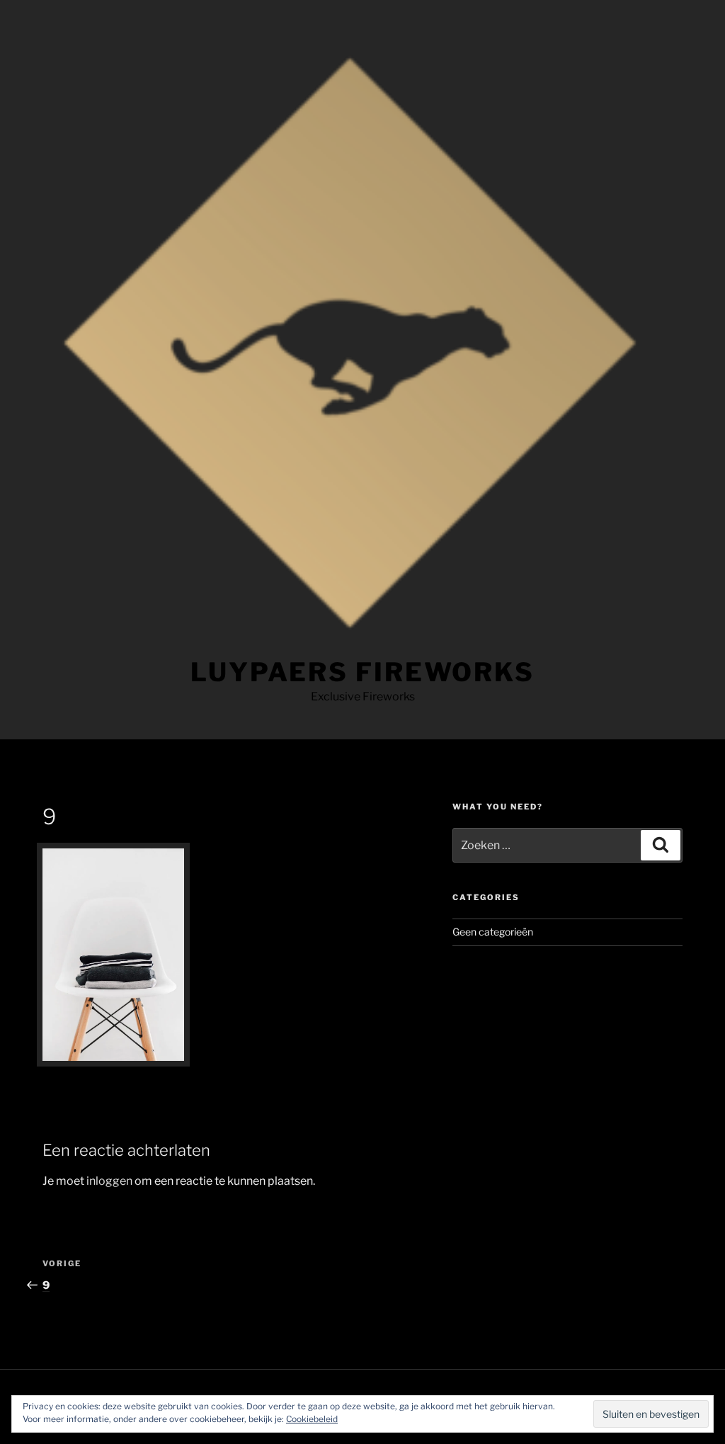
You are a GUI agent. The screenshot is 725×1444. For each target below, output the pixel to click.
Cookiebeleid (312, 1419)
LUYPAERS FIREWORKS (362, 672)
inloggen (109, 1181)
